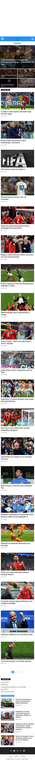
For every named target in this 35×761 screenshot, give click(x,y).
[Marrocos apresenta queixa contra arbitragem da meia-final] (17, 215)
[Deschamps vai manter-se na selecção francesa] (17, 446)
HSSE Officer (4, 684)
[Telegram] (14, 751)
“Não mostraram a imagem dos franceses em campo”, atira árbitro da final (17, 62)
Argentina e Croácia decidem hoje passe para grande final (17, 400)
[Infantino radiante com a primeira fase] (17, 622)
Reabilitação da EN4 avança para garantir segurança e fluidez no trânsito (23, 714)
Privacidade (23, 756)
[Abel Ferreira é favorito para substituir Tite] (17, 475)
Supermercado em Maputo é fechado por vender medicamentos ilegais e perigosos (25, 726)
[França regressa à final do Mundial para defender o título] (17, 273)
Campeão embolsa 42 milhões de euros (24, 76)
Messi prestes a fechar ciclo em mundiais (13, 198)
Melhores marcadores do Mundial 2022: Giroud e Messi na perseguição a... (17, 515)
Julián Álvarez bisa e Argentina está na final (16, 371)
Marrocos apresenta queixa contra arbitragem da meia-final (15, 227)
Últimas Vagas (5, 679)
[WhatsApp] (20, 751)
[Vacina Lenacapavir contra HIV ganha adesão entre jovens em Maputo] (7, 740)
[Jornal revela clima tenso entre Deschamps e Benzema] (17, 130)
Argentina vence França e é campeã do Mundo (25, 85)
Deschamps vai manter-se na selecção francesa (16, 458)
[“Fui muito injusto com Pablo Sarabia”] (17, 650)
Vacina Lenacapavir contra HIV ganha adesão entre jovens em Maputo (25, 738)
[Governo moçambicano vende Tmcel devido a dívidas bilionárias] (7, 703)
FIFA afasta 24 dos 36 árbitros (13, 169)
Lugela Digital (25, 759)
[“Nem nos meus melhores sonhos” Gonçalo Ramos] (17, 561)
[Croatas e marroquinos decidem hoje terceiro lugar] (17, 101)
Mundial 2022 (17, 43)
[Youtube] (24, 751)
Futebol (13, 89)
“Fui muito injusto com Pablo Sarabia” (16, 661)
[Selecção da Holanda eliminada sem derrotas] (17, 533)
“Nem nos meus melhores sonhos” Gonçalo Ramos (15, 573)
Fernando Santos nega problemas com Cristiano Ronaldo (16, 602)
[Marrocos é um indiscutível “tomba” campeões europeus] (17, 417)
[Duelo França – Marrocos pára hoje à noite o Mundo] (17, 331)
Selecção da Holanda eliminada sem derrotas (15, 544)
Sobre (10, 756)
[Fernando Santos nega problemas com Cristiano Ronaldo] (17, 590)
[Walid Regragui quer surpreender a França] (17, 302)
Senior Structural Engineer (8, 691)
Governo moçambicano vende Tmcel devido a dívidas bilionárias (24, 701)
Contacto (16, 756)
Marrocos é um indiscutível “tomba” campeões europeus (15, 429)
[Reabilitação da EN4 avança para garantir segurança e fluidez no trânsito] (7, 716)
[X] (17, 751)
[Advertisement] (17, 18)
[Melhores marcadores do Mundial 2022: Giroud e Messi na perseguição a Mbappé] (17, 504)
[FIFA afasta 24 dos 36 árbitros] (17, 158)
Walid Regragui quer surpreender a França (15, 313)
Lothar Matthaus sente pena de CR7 (9, 76)
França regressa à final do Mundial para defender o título (17, 284)
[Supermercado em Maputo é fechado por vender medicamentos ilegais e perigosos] (7, 728)
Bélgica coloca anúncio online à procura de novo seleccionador (17, 256)
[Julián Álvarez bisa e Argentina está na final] (17, 359)
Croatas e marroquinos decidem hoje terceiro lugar (16, 112)
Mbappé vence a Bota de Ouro (7, 85)
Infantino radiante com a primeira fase (16, 634)
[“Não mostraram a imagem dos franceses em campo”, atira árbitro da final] (17, 57)
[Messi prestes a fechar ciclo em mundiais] (17, 185)
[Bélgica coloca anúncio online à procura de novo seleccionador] (17, 244)
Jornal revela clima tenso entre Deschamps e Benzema (13, 141)
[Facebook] (11, 751)
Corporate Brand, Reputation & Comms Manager (13, 687)
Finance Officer (5, 682)
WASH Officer (4, 689)
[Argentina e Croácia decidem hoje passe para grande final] (17, 388)
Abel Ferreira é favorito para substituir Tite (16, 487)
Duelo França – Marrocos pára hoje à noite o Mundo (16, 342)
